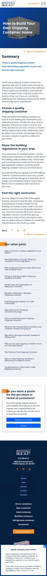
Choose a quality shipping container (18, 63)
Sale (23, 482)
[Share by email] (24, 230)
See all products (23, 531)
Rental (24, 486)
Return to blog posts (36, 51)
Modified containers (23, 516)
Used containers (23, 512)
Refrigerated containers (23, 520)
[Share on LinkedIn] (18, 230)
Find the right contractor (13, 70)
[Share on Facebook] (12, 230)
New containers (23, 508)
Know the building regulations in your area (21, 66)
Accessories (23, 524)
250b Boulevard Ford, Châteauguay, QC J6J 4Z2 (24, 463)
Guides (23, 490)
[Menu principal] (43, 3)
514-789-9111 (34, 4)
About (23, 478)
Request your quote (23, 419)
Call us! (24, 425)
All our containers (23, 504)
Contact (23, 495)
